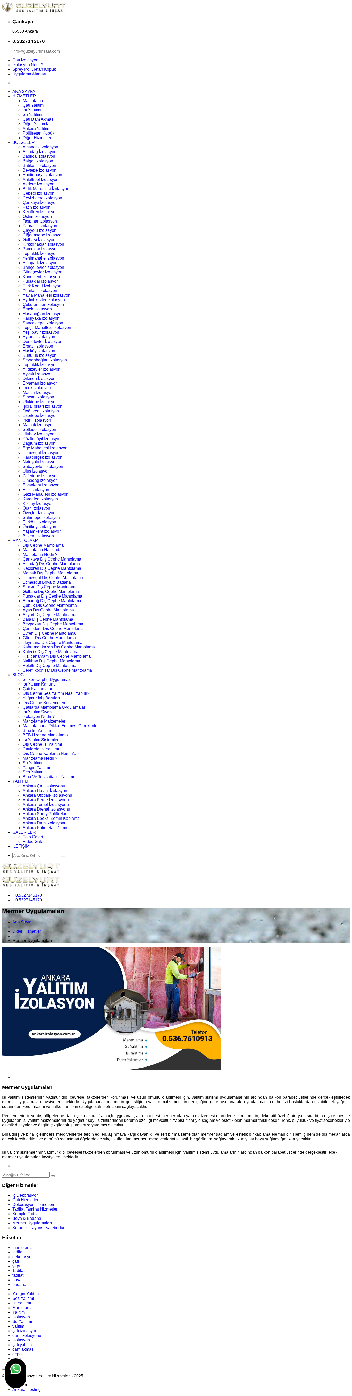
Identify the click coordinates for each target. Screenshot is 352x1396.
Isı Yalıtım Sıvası (38, 712)
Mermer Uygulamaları (32, 1223)
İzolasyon (21, 1317)
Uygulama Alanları (29, 74)
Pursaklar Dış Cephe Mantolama (52, 596)
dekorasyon (23, 1257)
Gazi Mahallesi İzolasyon (46, 494)
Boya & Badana (26, 1218)
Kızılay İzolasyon (38, 503)
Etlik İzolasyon (36, 489)
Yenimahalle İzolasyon (43, 258)
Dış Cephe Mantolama (43, 545)
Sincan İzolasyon (38, 397)
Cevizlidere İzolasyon (42, 198)
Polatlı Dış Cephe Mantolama (49, 665)
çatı (15, 1261)
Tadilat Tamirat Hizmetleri (35, 1209)
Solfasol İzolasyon (39, 429)
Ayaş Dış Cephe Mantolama (48, 610)
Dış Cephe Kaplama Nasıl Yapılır (53, 753)
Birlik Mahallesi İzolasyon (46, 188)
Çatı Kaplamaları (38, 689)
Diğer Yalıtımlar (37, 124)
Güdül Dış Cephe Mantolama (49, 638)
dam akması (23, 1349)
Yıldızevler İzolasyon (42, 369)
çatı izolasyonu (26, 1331)
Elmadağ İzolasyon (40, 480)
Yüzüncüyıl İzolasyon (42, 439)
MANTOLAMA (25, 540)
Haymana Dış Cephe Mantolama (52, 642)
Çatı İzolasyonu (26, 60)
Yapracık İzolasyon (40, 226)
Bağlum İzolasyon (39, 443)
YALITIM (20, 781)
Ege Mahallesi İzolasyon (45, 448)
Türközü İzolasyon (39, 522)
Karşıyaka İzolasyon (41, 318)
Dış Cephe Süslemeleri (44, 702)
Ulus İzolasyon (36, 471)
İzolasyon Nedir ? (39, 716)
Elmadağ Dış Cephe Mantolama (52, 601)
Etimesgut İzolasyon (41, 452)
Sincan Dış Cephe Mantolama (50, 587)
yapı (16, 1266)
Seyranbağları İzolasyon (45, 360)
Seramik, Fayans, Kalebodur (38, 1227)
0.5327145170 (28, 895)
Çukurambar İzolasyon (43, 304)
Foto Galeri (33, 837)
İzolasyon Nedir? (27, 65)
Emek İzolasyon (37, 309)
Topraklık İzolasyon (40, 253)
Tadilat (18, 1270)
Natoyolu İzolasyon (40, 462)
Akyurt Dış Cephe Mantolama (49, 614)
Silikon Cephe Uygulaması (47, 679)
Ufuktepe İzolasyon (40, 401)
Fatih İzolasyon (37, 207)
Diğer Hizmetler (37, 138)
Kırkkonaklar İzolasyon (43, 244)
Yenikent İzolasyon (40, 290)
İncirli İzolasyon (37, 420)
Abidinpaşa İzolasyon (42, 175)
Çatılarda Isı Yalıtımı (41, 749)
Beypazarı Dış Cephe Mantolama (53, 624)
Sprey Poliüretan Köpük (34, 69)
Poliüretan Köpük (38, 133)
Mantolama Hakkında (42, 550)
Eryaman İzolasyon (40, 383)
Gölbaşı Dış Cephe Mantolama (51, 591)
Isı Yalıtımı (32, 110)
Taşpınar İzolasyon (40, 221)
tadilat (17, 1252)
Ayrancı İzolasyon (39, 337)
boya (16, 1280)
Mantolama (33, 101)
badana (19, 1284)
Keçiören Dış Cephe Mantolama (52, 568)
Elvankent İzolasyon (41, 485)
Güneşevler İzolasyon (42, 272)
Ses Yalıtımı (33, 772)
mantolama (22, 1247)
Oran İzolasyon (36, 508)
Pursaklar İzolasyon (41, 281)
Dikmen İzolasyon (39, 378)
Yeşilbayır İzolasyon (41, 332)
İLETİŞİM (20, 846)
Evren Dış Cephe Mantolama (49, 633)
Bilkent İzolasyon (38, 536)
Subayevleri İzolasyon (43, 466)
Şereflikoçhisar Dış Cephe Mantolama (57, 670)
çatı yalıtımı (22, 1344)
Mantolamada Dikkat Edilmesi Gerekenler (61, 726)
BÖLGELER (23, 142)
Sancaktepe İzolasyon (43, 323)
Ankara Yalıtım (36, 128)
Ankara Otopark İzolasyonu (47, 795)
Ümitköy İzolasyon (39, 526)
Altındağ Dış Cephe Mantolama (51, 564)
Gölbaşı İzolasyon (39, 239)
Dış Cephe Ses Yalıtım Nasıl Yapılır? (56, 693)
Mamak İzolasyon (39, 425)
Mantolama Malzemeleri (44, 721)
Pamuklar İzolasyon (41, 249)
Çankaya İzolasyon (40, 202)
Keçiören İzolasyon (40, 212)
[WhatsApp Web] (15, 1373)
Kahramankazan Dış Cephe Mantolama (59, 647)
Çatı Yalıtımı (34, 105)
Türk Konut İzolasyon (42, 286)
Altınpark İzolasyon (40, 263)
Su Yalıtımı (32, 114)
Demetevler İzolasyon (42, 341)
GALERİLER (24, 832)
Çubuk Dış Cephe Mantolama (50, 605)
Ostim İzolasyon (37, 216)
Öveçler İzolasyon (39, 513)
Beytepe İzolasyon (39, 170)
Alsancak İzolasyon (40, 147)
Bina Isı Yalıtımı (37, 730)
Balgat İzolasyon (38, 161)
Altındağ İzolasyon (39, 151)
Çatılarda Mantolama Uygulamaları (54, 707)
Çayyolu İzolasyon (39, 230)
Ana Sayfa (21, 922)
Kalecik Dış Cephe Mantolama (50, 652)
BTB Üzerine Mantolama (45, 735)
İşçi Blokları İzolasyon (42, 406)
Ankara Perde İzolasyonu (46, 800)
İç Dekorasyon (25, 1195)
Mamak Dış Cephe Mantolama (50, 573)
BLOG (18, 675)
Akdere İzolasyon (38, 184)
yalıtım (18, 1326)
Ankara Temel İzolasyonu (46, 804)
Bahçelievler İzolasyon (43, 267)
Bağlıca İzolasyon (39, 156)
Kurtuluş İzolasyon (39, 355)
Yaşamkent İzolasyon (42, 531)
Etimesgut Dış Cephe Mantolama (53, 577)
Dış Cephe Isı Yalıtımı (42, 744)
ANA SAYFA (23, 91)
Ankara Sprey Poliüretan (45, 814)
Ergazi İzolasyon (38, 346)
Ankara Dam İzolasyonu (44, 823)
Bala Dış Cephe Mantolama (48, 619)
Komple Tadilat (26, 1214)
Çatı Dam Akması (38, 119)
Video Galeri (34, 841)
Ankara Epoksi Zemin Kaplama (51, 818)
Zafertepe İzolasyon (41, 476)
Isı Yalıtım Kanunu (39, 684)
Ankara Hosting (26, 1389)
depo (17, 1354)
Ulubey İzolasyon (38, 434)
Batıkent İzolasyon (39, 165)
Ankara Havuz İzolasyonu (46, 790)
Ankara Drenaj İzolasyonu (46, 809)
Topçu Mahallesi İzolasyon (47, 327)
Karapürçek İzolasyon (42, 457)
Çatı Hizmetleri (25, 1200)
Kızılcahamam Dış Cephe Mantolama (57, 656)
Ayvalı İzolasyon (38, 374)
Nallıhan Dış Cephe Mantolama (51, 661)
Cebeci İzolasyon (38, 193)
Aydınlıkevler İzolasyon (44, 300)
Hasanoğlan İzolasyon (43, 314)
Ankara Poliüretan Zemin (45, 827)
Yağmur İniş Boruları (41, 698)
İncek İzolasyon (37, 388)
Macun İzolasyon (38, 392)
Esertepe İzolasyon (40, 415)
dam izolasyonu (26, 1335)
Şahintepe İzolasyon (41, 517)
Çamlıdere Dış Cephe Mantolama (53, 628)
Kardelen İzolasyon (40, 499)
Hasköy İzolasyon (39, 351)
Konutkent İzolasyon (41, 276)
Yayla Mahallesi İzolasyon (46, 295)
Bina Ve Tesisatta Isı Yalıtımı (48, 777)
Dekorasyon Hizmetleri (33, 1204)
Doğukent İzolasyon (41, 411)
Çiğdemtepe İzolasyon (43, 235)
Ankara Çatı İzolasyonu (44, 786)
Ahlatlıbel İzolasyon (40, 179)
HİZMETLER (24, 96)
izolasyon (21, 1340)
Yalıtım (18, 1312)
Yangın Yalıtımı (36, 767)
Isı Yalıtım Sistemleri (41, 739)
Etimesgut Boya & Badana (47, 582)
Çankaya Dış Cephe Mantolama (52, 559)
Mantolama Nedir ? (40, 554)
